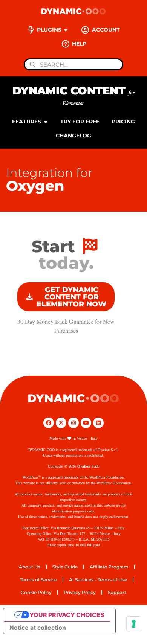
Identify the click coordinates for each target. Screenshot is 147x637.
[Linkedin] (98, 423)
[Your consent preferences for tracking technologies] (134, 624)
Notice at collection (37, 627)
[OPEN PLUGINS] (66, 30)
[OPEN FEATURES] (45, 122)
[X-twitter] (61, 423)
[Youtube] (86, 423)
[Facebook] (48, 423)
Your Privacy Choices (66, 615)
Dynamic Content (73, 95)
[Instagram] (73, 423)
